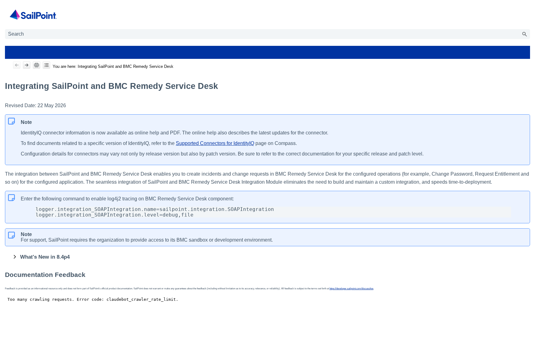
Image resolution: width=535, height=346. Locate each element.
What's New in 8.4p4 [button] (45, 257)
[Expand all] (46, 65)
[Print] (36, 65)
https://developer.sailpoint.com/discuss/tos (351, 288)
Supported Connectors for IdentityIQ (215, 143)
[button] (524, 34)
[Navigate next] (26, 65)
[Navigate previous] (16, 65)
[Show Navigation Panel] (526, 14)
